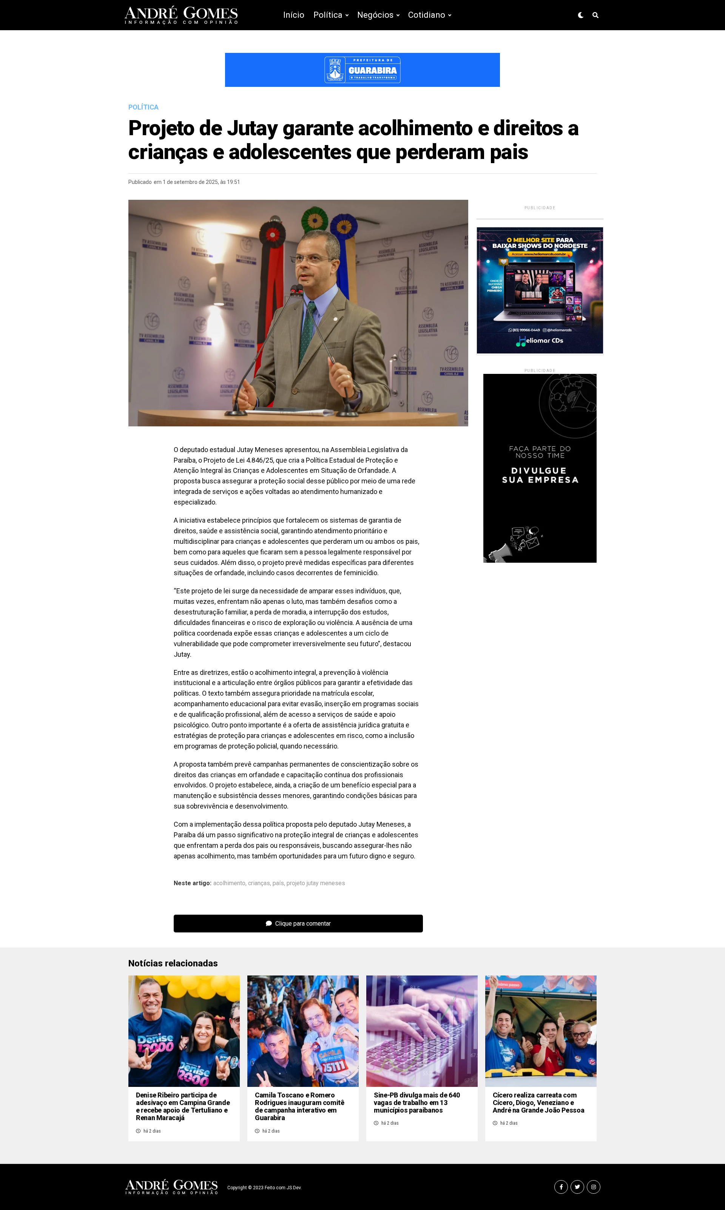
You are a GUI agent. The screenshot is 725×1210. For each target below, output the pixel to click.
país (278, 883)
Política (327, 15)
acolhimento (229, 883)
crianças (259, 883)
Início (293, 15)
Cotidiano (426, 15)
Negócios (375, 15)
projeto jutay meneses (316, 883)
